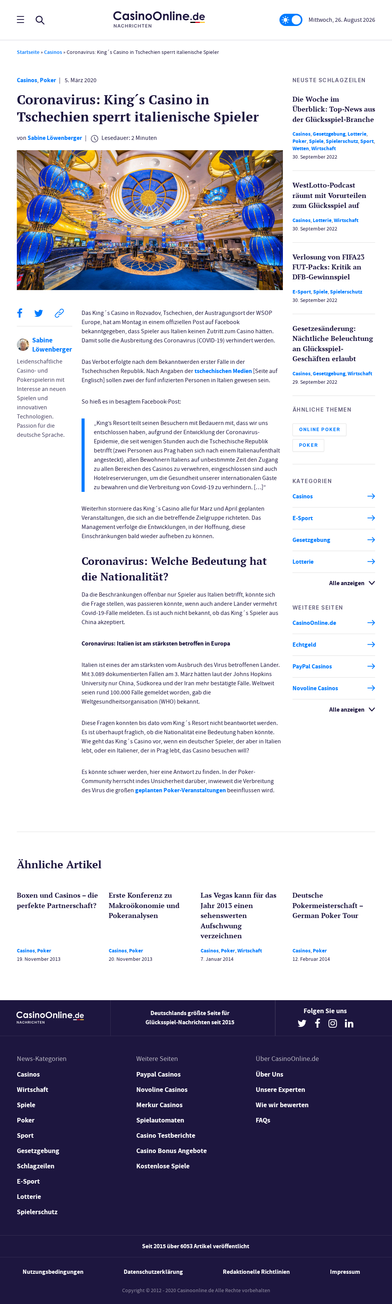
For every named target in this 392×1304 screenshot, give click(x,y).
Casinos (53, 52)
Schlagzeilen (35, 1166)
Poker (48, 80)
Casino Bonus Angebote (171, 1150)
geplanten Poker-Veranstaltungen (180, 790)
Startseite (28, 52)
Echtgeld (304, 645)
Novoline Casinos (315, 688)
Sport (367, 141)
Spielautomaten (160, 1120)
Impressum (345, 1272)
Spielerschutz (342, 141)
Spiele (316, 141)
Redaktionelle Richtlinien (256, 1272)
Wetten (300, 148)
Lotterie (357, 134)
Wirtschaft (323, 148)
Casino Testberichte (165, 1135)
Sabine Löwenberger (55, 138)
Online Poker (319, 429)
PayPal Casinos (312, 666)
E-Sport (301, 291)
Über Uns (269, 1074)
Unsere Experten (280, 1089)
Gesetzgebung (329, 134)
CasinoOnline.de (314, 623)
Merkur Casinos (159, 1104)
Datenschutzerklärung (153, 1272)
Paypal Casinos (158, 1074)
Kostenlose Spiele (162, 1166)
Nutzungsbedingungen (53, 1272)
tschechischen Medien (223, 371)
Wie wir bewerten (282, 1104)
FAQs (263, 1120)
